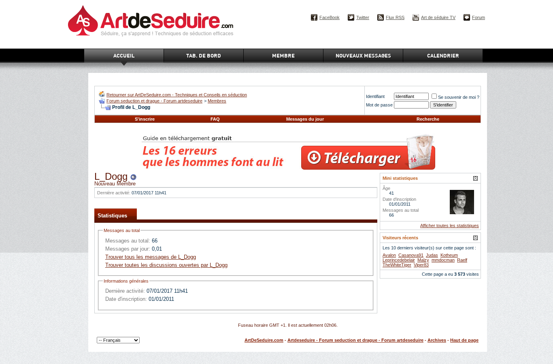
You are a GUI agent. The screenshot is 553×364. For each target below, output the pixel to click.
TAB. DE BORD (203, 55)
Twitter (362, 17)
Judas (432, 255)
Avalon (389, 255)
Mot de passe (379, 104)
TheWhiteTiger (397, 264)
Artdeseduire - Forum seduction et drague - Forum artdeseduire (355, 340)
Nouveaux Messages (363, 55)
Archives (437, 340)
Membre (283, 55)
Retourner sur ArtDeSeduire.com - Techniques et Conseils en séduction (176, 94)
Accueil (123, 55)
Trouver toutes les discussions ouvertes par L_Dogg (166, 265)
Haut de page (464, 340)
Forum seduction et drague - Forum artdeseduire (154, 100)
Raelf (462, 260)
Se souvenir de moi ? (458, 97)
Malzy (423, 260)
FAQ (215, 119)
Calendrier (443, 55)
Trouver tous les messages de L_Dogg (150, 257)
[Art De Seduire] (102, 95)
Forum (478, 17)
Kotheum (449, 255)
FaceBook (329, 17)
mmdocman (443, 260)
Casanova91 (410, 255)
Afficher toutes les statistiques (449, 225)
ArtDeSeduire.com (264, 340)
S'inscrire (145, 119)
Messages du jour (305, 119)
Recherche (428, 119)
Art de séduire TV (438, 17)
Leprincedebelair (399, 260)
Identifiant (375, 96)
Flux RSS (395, 17)
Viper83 (421, 264)
